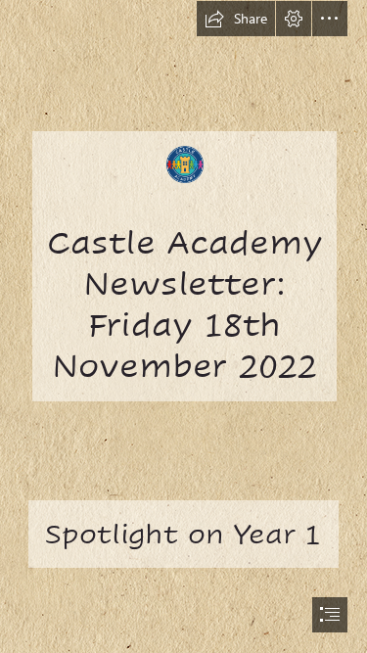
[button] (236, 18)
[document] (183, 326)
